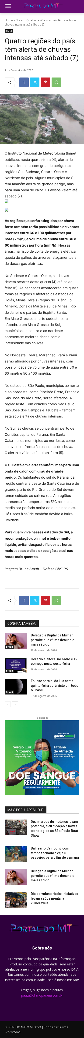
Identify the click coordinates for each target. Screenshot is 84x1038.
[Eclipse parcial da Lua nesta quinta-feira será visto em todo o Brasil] (16, 686)
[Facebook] (24, 82)
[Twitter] (34, 82)
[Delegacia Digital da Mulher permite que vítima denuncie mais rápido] (16, 641)
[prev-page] (7, 704)
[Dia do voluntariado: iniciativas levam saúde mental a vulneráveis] (16, 899)
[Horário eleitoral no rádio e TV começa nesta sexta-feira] (16, 665)
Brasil (19, 20)
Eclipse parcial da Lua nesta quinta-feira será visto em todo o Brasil (54, 685)
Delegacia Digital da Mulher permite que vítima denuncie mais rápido (52, 639)
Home (9, 20)
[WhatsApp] (56, 82)
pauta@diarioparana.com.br (42, 995)
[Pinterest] (45, 82)
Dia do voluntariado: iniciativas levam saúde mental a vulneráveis (54, 898)
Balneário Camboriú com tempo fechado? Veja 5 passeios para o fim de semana (55, 852)
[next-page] (15, 704)
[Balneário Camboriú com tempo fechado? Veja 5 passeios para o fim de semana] (16, 854)
